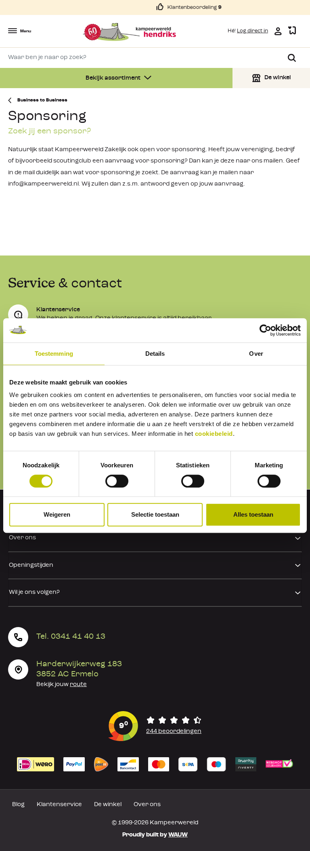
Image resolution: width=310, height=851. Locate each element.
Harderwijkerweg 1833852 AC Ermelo (79, 669)
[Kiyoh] (155, 726)
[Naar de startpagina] (129, 32)
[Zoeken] (292, 58)
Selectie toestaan (155, 514)
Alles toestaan (253, 514)
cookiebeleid (214, 433)
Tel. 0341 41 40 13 (70, 637)
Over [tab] (256, 353)
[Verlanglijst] (292, 31)
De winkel (107, 805)
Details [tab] (155, 353)
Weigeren (57, 514)
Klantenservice (59, 805)
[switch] (116, 481)
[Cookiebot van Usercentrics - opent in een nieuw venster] (265, 330)
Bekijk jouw (61, 685)
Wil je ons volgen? (34, 592)
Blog (18, 805)
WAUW (178, 835)
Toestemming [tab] (54, 353)
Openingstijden (31, 565)
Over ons (22, 538)
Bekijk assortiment (114, 78)
